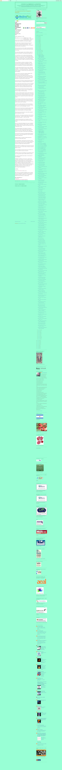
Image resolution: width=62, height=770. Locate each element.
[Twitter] (30, 28)
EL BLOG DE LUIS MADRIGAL (40, 678)
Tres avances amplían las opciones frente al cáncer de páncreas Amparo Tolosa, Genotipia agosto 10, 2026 (41, 637)
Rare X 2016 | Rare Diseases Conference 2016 (41, 160)
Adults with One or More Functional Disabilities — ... (42, 93)
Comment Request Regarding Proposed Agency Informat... (42, 197)
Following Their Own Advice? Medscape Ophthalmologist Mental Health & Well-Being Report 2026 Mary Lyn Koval (41, 642)
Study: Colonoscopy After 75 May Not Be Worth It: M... (42, 271)
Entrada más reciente (17, 221)
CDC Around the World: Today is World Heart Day (42, 70)
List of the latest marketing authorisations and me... (41, 163)
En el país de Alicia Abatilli (41, 697)
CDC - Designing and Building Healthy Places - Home (42, 106)
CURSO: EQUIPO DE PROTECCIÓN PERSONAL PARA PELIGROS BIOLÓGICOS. (43, 648)
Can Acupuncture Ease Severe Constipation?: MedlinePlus (22, 13)
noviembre (39, 51)
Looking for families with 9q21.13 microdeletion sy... (42, 129)
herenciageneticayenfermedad (41, 636)
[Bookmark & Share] (32, 28)
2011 (38, 345)
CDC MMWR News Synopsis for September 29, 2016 (42, 98)
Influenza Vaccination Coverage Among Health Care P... (42, 91)
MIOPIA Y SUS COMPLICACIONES (43, 692)
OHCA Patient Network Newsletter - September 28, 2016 (42, 284)
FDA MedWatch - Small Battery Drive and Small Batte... (42, 227)
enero (39, 338)
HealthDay (21, 170)
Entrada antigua (33, 221)
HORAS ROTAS (39, 657)
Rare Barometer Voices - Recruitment (41, 142)
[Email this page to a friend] (24, 28)
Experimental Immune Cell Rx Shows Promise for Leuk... (42, 195)
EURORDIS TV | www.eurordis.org (42, 137)
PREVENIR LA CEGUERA (41, 691)
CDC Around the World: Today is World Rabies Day (42, 183)
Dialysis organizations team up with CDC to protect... (42, 326)
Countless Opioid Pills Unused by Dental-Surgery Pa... (42, 205)
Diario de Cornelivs (40, 664)
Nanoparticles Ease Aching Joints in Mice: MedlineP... (42, 218)
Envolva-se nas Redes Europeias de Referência (42, 169)
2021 (38, 42)
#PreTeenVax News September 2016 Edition (42, 125)
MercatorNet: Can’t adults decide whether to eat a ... (42, 315)
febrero (39, 337)
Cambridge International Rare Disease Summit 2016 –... (42, 158)
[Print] (26, 28)
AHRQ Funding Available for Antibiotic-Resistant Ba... (41, 100)
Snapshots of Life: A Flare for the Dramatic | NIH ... (42, 63)
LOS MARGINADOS (40, 630)
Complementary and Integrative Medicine (21, 179)
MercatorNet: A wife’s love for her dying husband (42, 61)
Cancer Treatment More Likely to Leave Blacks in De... (42, 258)
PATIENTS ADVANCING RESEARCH (41, 156)
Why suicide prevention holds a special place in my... (42, 312)
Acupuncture (17, 178)
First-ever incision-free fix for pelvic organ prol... (41, 282)
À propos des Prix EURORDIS (42, 149)
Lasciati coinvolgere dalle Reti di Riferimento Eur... (42, 171)
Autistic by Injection (40, 712)
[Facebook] (28, 28)
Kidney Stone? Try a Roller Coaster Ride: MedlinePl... (42, 214)
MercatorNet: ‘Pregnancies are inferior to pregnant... (42, 232)
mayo (39, 333)
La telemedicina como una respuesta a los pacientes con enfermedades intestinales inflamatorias (43, 674)
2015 (38, 340)
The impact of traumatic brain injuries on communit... (42, 310)
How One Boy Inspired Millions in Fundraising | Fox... (42, 308)
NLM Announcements (41, 101)
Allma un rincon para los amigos (41, 743)
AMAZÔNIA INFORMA (40, 725)
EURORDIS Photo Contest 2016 (42, 136)
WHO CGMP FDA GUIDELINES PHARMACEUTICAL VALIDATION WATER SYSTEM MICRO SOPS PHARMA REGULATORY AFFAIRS (41, 683)
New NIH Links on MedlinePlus (42, 201)
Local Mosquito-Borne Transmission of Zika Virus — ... (42, 88)
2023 (38, 40)
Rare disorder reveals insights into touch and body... (42, 293)
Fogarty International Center (41, 303)
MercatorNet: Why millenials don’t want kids (42, 234)
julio (39, 331)
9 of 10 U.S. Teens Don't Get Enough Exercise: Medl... (41, 249)
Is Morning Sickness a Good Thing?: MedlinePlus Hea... (42, 253)
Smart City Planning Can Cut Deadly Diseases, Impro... (42, 193)
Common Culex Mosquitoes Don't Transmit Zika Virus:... (42, 221)
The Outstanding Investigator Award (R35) (42, 287)
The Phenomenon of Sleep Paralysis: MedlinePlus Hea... (42, 266)
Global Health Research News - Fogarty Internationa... (42, 302)
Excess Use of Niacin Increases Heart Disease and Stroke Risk (43, 687)
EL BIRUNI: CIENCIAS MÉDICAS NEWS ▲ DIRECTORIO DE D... (41, 56)
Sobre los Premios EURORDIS (42, 143)
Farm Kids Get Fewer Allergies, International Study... (42, 207)
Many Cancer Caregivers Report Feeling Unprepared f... (42, 295)
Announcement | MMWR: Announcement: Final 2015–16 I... (42, 83)
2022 (38, 41)
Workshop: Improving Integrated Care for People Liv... (42, 135)
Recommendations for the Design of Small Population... (42, 154)
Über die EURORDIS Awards (41, 148)
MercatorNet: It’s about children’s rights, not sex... (42, 319)
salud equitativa (44, 372)
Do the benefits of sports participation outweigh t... (41, 240)
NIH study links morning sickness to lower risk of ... (42, 262)
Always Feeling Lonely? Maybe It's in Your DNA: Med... (42, 255)
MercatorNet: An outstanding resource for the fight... (42, 59)
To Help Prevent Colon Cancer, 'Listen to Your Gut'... (42, 216)
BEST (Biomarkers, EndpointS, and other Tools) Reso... (42, 273)
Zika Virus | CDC (40, 118)
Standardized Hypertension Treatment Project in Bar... (41, 72)
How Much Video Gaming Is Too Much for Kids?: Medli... (42, 203)
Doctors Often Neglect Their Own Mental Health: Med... (42, 223)
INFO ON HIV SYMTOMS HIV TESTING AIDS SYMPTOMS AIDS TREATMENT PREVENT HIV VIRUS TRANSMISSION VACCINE (41, 735)
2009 (38, 348)
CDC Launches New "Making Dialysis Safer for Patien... (42, 323)
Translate (42, 28)
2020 (38, 44)
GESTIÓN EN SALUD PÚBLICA (41, 640)
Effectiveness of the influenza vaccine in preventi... (42, 68)
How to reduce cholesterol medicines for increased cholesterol (43, 738)
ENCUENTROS (39, 706)
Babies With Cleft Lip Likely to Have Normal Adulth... (42, 210)
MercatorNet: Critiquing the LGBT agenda (41, 236)
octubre (39, 52)
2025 (38, 37)
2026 (38, 36)
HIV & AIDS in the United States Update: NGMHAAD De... (42, 321)
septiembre (39, 54)
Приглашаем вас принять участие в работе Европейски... (42, 174)
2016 (38, 49)
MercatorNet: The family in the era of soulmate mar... (42, 230)
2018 (38, 46)
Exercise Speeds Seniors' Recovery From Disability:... (42, 269)
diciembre (39, 50)
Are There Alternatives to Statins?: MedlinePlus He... (42, 212)
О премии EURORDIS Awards (42, 147)
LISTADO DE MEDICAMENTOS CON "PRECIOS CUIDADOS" (41, 731)
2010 (38, 346)
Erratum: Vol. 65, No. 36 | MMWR (42, 80)
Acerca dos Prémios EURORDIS (42, 144)
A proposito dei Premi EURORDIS (42, 145)
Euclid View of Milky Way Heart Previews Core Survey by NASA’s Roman (41, 628)
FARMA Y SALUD (39, 729)
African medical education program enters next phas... (42, 306)
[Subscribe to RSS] (34, 28)
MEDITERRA (39, 742)
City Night (42, 700)
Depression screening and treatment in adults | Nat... (41, 291)
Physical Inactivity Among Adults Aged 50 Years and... (42, 110)
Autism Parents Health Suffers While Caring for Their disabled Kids (43, 714)
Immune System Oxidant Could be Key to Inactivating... (42, 127)
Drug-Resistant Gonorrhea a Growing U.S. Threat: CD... (42, 242)
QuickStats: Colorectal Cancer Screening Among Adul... (42, 79)
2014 (38, 341)
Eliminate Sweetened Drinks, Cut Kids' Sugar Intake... (42, 251)
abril (38, 335)
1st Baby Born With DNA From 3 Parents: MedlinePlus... (42, 225)
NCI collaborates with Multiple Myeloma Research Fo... (42, 77)
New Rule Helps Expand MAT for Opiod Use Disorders (42, 328)
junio (39, 332)
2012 (38, 344)
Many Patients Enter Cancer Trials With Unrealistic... (42, 246)
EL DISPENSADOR (40, 626)
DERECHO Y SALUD (40, 651)
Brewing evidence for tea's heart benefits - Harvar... (42, 187)
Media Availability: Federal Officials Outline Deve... (41, 95)
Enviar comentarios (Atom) (22, 223)
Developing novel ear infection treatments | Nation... (42, 289)
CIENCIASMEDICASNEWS (31, 4)
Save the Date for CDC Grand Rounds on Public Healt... (41, 278)
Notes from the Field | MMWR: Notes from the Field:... (42, 86)
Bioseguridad (39, 645)
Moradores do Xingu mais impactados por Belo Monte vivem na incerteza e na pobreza (41, 727)
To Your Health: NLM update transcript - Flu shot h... (42, 66)
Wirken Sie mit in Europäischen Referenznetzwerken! (42, 176)
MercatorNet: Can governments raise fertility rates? (42, 317)
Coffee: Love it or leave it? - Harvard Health (41, 189)
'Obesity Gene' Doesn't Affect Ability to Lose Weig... (41, 199)
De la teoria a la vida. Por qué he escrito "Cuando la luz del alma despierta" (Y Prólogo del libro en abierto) (43, 667)
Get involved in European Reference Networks (41, 180)
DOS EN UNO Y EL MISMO (41, 679)
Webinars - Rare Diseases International (41, 139)
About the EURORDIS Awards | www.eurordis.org (42, 151)
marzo (39, 336)
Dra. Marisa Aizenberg (40, 671)
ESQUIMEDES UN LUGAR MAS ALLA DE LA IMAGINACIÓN (41, 718)
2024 (38, 39)
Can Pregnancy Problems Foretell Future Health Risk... (42, 260)
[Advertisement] (22, 214)
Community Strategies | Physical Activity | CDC (42, 108)
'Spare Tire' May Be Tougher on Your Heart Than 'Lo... (42, 264)
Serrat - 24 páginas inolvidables (43, 707)
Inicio (25, 221)
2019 (38, 45)
